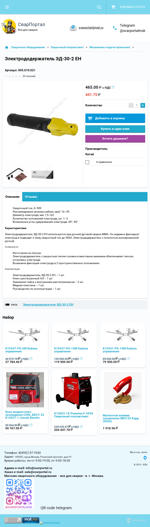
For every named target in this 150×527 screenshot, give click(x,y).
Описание (12, 197)
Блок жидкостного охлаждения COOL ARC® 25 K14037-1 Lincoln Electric (24, 415)
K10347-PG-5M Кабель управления (21, 350)
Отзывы (31, 197)
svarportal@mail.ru (91, 27)
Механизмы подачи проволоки (109, 47)
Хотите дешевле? (115, 138)
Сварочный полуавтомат (67, 47)
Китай (89, 154)
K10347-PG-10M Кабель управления (120, 350)
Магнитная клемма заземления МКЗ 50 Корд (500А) (120, 418)
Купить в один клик (115, 129)
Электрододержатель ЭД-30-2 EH (48, 304)
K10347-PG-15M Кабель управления (71, 350)
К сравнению (104, 162)
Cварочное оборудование (28, 47)
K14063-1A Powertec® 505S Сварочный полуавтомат (73, 415)
